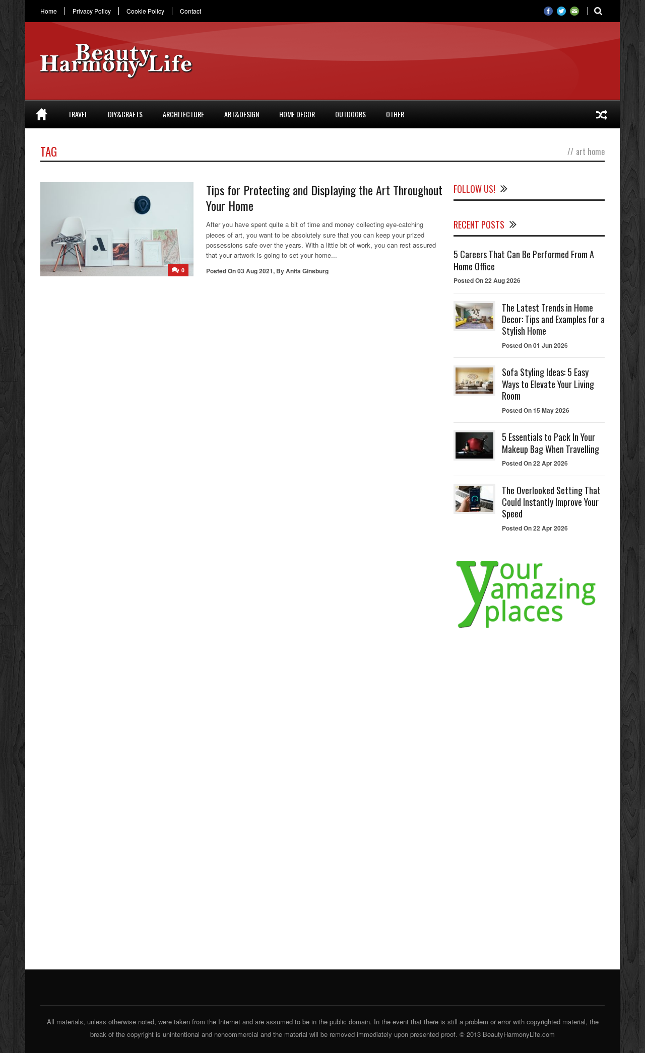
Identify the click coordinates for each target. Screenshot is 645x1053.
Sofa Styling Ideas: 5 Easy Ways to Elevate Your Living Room (548, 383)
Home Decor (297, 114)
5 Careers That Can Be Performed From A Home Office (524, 260)
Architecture (183, 114)
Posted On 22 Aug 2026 (487, 280)
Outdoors (350, 114)
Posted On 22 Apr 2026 (535, 463)
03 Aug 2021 (255, 270)
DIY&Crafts (125, 114)
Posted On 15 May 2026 (535, 410)
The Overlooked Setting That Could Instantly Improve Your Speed (551, 502)
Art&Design (241, 114)
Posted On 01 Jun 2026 (535, 345)
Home (48, 11)
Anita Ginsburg (307, 270)
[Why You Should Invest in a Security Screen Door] (601, 114)
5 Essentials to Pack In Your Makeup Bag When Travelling (550, 442)
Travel (78, 114)
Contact (190, 11)
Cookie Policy (145, 11)
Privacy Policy (92, 11)
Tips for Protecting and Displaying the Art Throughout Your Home (324, 197)
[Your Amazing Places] (529, 628)
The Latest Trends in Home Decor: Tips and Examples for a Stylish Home (553, 319)
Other (395, 114)
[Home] (41, 114)
